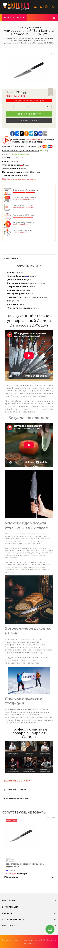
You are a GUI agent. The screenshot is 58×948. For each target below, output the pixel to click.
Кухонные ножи (22, 38)
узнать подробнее (21, 224)
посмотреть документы (23, 217)
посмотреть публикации (23, 207)
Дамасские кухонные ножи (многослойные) (31, 39)
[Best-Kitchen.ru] (15, 6)
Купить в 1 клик (29, 121)
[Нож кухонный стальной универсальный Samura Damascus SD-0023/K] (29, 70)
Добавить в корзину (29, 114)
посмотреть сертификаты (24, 192)
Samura (14, 161)
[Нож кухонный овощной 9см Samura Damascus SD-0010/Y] (29, 836)
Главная (9, 38)
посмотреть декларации (23, 199)
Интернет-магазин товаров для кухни (21, 940)
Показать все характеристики (19, 179)
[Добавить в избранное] (50, 90)
